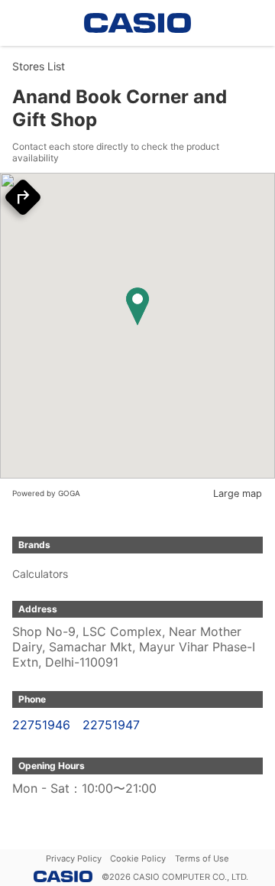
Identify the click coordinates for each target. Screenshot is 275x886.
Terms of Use (202, 858)
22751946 (41, 724)
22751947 (111, 724)
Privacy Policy (74, 858)
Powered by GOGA (46, 493)
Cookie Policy (138, 858)
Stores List (38, 66)
